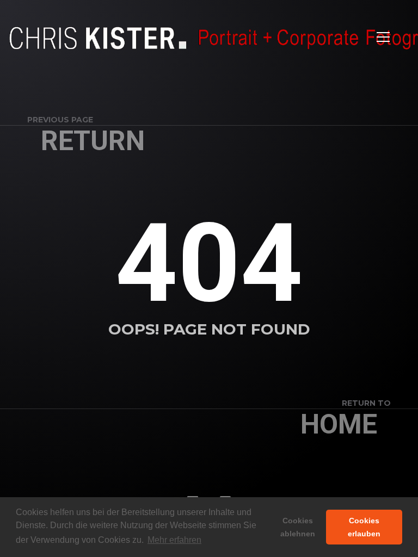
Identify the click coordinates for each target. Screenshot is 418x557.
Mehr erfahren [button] (174, 539)
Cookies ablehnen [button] (297, 527)
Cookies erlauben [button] (364, 527)
